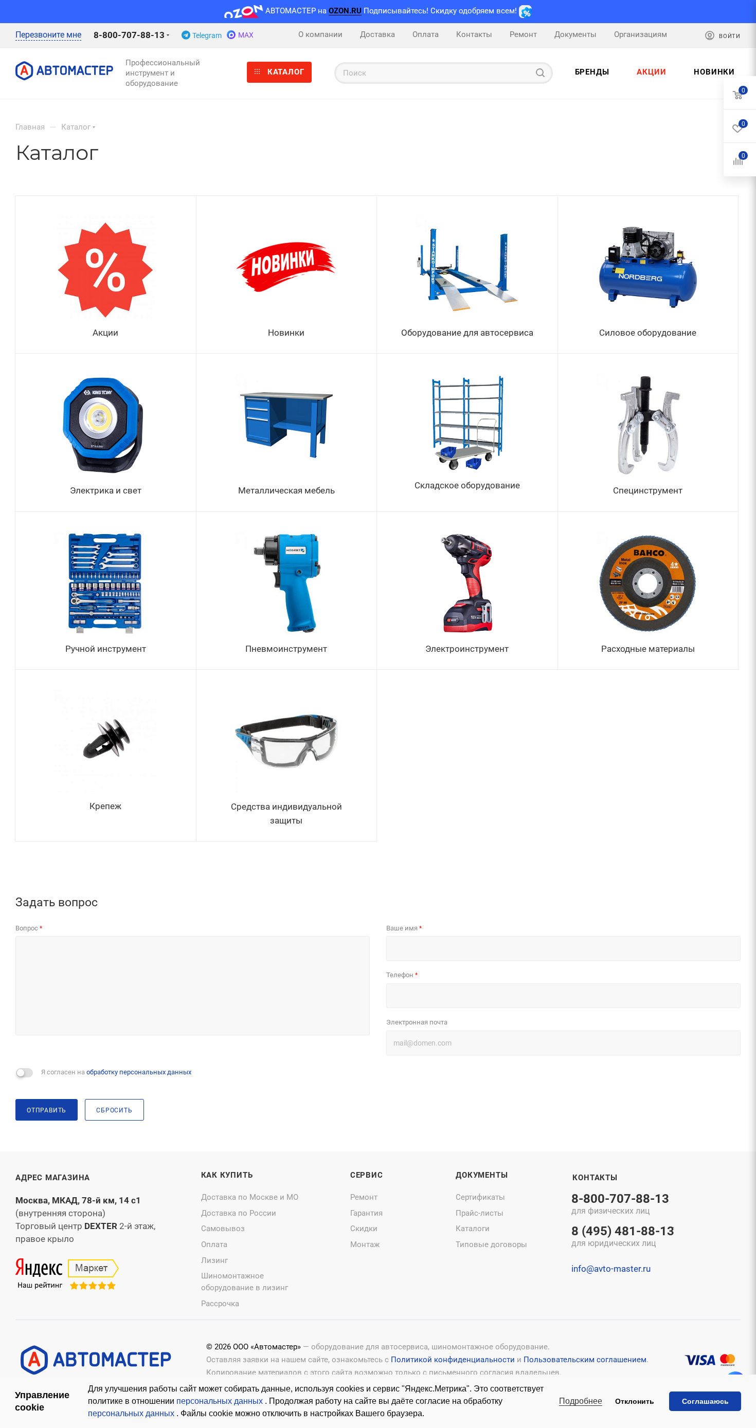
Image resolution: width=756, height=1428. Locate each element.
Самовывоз (223, 1228)
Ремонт (363, 1197)
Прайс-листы (479, 1213)
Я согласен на (116, 1072)
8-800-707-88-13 (129, 35)
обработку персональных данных (138, 1072)
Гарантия (366, 1213)
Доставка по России (238, 1213)
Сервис (366, 1175)
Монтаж (365, 1244)
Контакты (594, 1177)
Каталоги (473, 1228)
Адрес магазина (52, 1177)
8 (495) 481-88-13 (622, 1237)
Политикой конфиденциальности (453, 1359)
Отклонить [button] (634, 1401)
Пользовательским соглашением (585, 1359)
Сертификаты (480, 1197)
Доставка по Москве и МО (249, 1197)
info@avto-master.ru (611, 1269)
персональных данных (220, 1401)
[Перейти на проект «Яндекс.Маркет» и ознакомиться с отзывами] (67, 1275)
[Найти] (540, 73)
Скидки (363, 1228)
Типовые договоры (491, 1244)
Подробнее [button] (580, 1401)
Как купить (227, 1175)
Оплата (214, 1244)
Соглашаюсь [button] (705, 1401)
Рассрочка (220, 1303)
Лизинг (214, 1260)
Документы (482, 1175)
